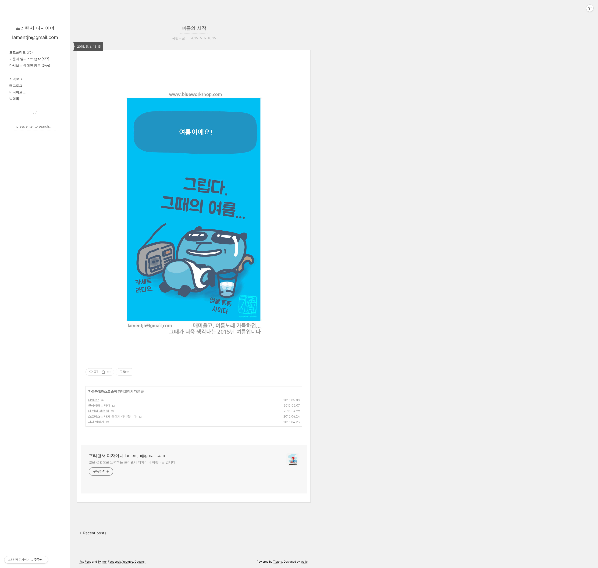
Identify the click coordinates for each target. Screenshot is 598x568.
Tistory (277, 561)
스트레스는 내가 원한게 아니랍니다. (112, 416)
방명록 (14, 98)
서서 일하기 (96, 422)
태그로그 (15, 85)
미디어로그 (17, 92)
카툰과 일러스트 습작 (29, 59)
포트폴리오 (21, 52)
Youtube (127, 561)
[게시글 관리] (109, 371)
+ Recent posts (92, 533)
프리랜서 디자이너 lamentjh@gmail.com (127, 455)
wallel (304, 561)
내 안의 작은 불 (98, 411)
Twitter (102, 561)
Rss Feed (85, 561)
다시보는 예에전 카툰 (29, 65)
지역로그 (15, 79)
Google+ (140, 561)
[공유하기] (103, 371)
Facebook (114, 561)
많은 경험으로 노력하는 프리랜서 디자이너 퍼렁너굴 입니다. (132, 462)
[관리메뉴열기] (589, 8)
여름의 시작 (194, 28)
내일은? (93, 400)
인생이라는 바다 (99, 405)
